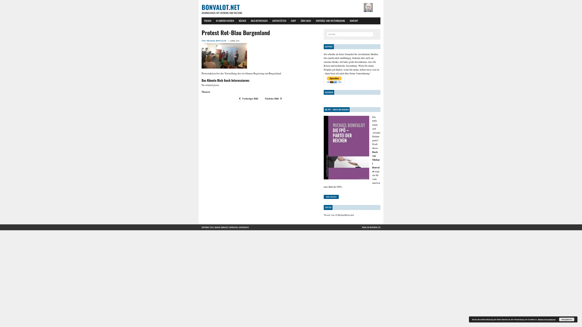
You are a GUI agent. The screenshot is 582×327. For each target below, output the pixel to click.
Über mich (306, 21)
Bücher (242, 21)
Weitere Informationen (547, 319)
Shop (293, 21)
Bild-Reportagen (259, 21)
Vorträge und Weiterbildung (330, 21)
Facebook (329, 92)
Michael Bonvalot (216, 41)
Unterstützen (279, 21)
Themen (207, 21)
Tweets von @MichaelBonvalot (339, 214)
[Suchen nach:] (350, 34)
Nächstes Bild (272, 98)
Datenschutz (244, 227)
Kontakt (354, 21)
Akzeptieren (567, 319)
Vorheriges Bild (250, 98)
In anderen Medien (225, 21)
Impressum (233, 227)
